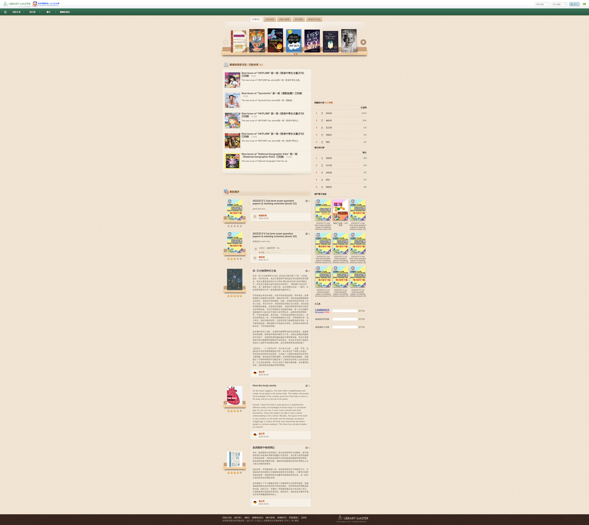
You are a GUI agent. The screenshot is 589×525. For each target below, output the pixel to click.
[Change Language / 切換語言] (584, 4)
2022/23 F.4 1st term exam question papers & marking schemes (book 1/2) (275, 235)
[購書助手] (282, 517)
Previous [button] (226, 42)
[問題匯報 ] (294, 517)
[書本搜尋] (270, 517)
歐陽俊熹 (263, 215)
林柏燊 (329, 113)
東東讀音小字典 (322, 327)
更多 (261, 64)
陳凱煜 (329, 187)
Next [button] (363, 42)
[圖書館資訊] (257, 517)
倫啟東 (329, 120)
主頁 (5, 11)
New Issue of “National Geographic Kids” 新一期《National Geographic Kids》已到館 (269, 155)
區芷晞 (329, 127)
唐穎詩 (329, 135)
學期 (331, 103)
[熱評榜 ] (238, 517)
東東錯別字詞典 (322, 319)
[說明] (303, 517)
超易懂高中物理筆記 (264, 447)
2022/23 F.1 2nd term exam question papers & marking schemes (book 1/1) (275, 202)
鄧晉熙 (329, 158)
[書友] (247, 517)
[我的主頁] (227, 517)
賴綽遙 (262, 257)
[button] (292, 54)
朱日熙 (329, 165)
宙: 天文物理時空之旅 (264, 270)
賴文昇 (262, 372)
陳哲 (328, 142)
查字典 (362, 311)
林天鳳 (261, 252)
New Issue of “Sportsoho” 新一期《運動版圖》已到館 (272, 93)
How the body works (264, 385)
